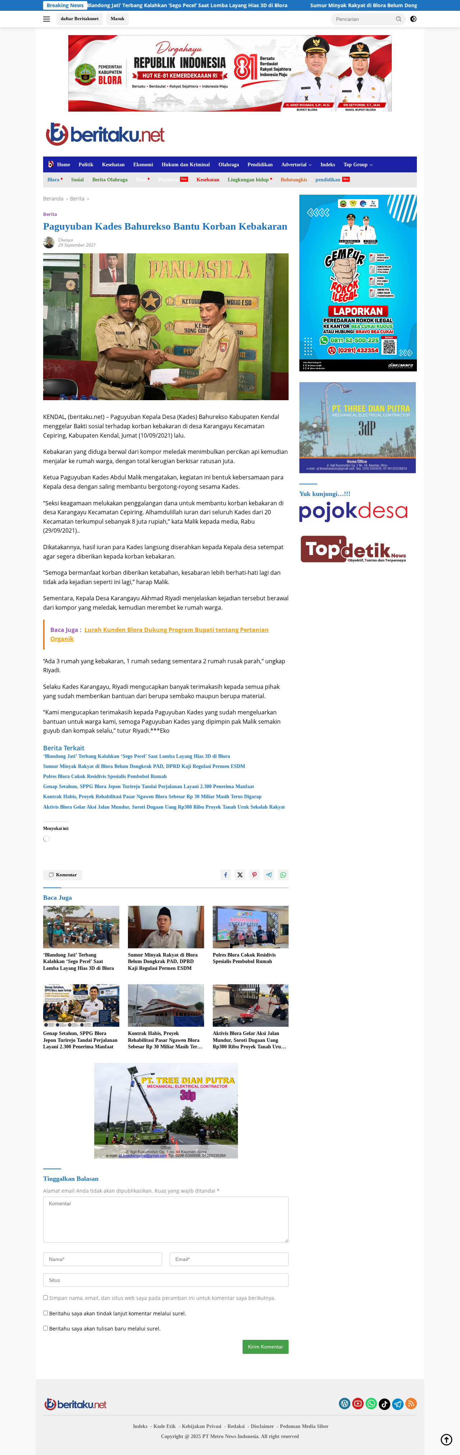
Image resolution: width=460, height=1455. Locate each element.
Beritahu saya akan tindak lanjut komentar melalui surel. (117, 1313)
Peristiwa (168, 179)
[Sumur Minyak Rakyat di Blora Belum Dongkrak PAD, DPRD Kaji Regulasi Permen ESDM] (166, 927)
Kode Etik (164, 1426)
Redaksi (236, 1426)
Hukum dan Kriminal (186, 164)
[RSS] (411, 1404)
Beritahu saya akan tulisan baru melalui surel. (105, 1328)
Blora (53, 179)
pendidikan (328, 179)
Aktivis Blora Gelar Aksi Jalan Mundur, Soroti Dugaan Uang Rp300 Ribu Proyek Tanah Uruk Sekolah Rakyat (164, 807)
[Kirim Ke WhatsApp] (283, 874)
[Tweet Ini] (240, 874)
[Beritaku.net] (105, 133)
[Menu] (48, 19)
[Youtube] (358, 1404)
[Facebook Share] (225, 874)
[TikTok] (384, 1404)
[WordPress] (344, 1404)
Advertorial (294, 164)
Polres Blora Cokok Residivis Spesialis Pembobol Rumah (105, 776)
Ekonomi (143, 164)
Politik (86, 164)
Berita (50, 214)
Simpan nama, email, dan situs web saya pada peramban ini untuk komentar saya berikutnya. (162, 1297)
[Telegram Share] (268, 874)
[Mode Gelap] (413, 19)
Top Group (356, 164)
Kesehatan (113, 164)
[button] (399, 18)
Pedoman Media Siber (304, 1426)
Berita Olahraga (110, 179)
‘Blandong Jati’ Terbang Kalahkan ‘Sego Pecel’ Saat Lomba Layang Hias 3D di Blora (136, 756)
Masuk (117, 18)
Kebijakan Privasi (201, 1426)
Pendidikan (260, 164)
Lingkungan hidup (248, 179)
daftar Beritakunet (79, 18)
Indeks (328, 164)
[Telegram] (398, 1404)
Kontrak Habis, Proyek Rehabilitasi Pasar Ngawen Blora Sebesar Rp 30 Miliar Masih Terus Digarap (152, 796)
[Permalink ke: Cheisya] (49, 241)
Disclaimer (262, 1426)
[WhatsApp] (371, 1404)
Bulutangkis (294, 179)
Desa (141, 179)
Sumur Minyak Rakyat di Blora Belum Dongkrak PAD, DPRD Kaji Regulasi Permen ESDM (321, 5)
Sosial (77, 179)
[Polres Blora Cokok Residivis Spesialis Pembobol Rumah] (251, 927)
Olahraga (228, 164)
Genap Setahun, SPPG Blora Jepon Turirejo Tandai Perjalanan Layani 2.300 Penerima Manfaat (148, 786)
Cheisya (65, 240)
